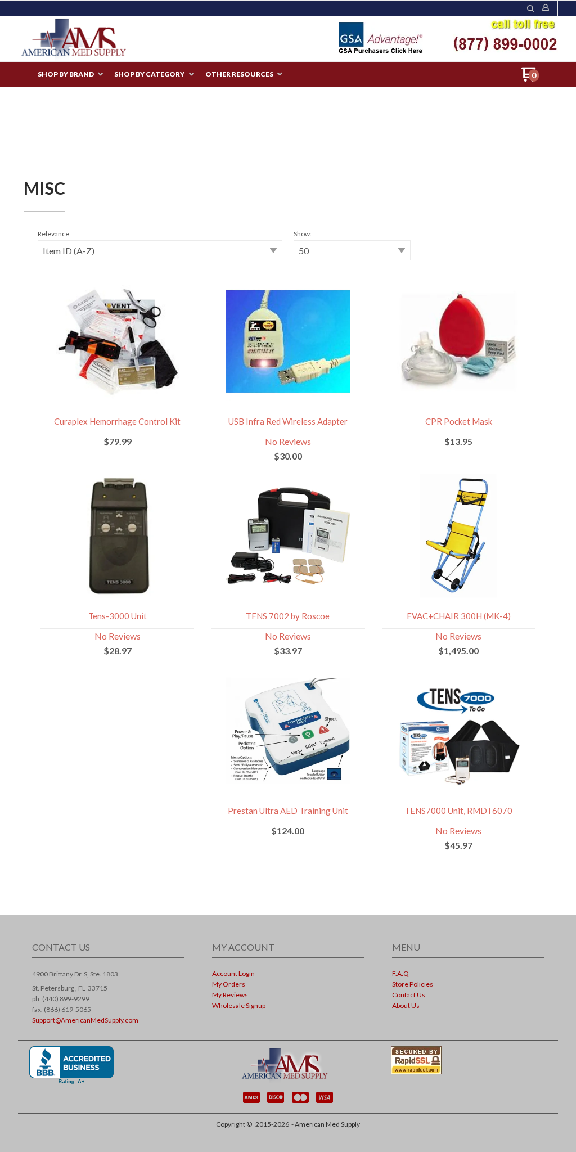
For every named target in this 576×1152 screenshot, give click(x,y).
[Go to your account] (545, 8)
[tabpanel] (288, 546)
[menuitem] (70, 74)
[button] (530, 8)
